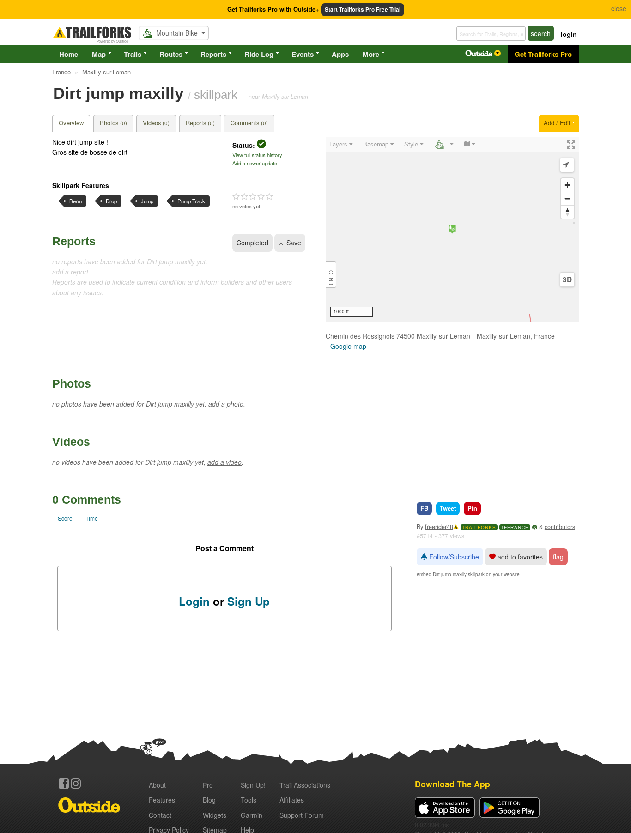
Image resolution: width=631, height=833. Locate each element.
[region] (452, 229)
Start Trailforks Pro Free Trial (362, 9)
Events (302, 54)
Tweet (448, 508)
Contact (160, 815)
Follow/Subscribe (453, 556)
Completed (252, 242)
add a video (224, 462)
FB (424, 508)
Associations (304, 785)
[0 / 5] (252, 197)
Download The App (452, 784)
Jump (147, 201)
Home (68, 54)
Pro (208, 785)
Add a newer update (254, 163)
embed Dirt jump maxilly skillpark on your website (468, 574)
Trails (132, 54)
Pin (472, 508)
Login (194, 601)
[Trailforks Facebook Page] (64, 783)
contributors (560, 527)
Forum (301, 815)
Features (162, 799)
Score (65, 518)
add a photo (225, 403)
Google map (348, 346)
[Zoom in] (567, 185)
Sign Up (248, 601)
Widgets (214, 815)
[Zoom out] (567, 198)
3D (567, 279)
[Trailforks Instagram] (76, 783)
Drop (111, 201)
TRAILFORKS (479, 527)
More (371, 54)
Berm (75, 201)
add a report (70, 271)
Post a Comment (224, 548)
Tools (248, 799)
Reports (213, 54)
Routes (170, 54)
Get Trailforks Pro (543, 54)
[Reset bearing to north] (567, 212)
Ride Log (258, 54)
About (157, 785)
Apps (340, 54)
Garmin (251, 815)
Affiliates (291, 799)
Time (91, 518)
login (569, 34)
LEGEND (331, 274)
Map (99, 54)
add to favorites (519, 556)
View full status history (257, 154)
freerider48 (439, 527)
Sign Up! (253, 785)
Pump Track (191, 201)
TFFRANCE (515, 527)
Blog (209, 799)
